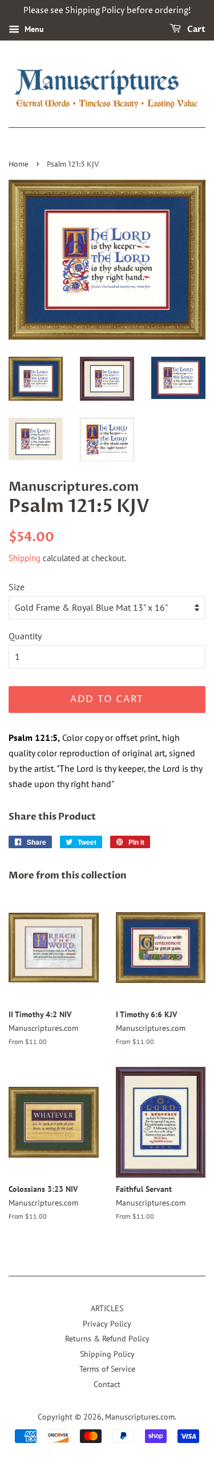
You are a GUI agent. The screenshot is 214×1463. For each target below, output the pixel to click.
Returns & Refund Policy (107, 1338)
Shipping (25, 558)
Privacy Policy (107, 1324)
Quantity (25, 636)
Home (19, 165)
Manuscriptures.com (140, 1417)
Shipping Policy (107, 1354)
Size (17, 587)
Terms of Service (107, 1369)
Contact (107, 1384)
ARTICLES (107, 1308)
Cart (195, 29)
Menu (33, 29)
